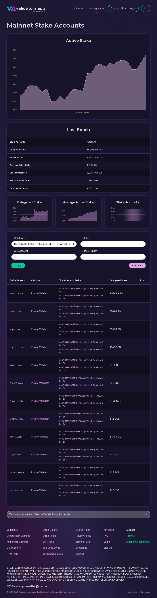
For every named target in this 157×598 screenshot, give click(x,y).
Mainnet (130, 529)
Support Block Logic (123, 8)
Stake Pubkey (90, 251)
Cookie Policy (51, 514)
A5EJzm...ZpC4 (16, 347)
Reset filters (137, 265)
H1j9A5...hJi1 (15, 329)
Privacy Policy (83, 535)
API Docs (109, 529)
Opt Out (80, 553)
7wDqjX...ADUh (16, 293)
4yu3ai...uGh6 (15, 311)
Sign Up (108, 547)
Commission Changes (18, 535)
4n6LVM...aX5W (16, 490)
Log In (107, 541)
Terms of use (83, 541)
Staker (86, 238)
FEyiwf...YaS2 (15, 455)
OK (146, 514)
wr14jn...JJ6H (16, 437)
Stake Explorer (50, 529)
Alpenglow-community (138, 541)
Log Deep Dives (51, 547)
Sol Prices (48, 541)
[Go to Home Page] (26, 8)
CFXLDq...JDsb (16, 419)
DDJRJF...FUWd (17, 472)
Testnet (130, 535)
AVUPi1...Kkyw (16, 365)
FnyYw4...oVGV (16, 401)
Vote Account (21, 251)
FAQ (106, 535)
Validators (78, 8)
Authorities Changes (17, 541)
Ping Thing (12, 553)
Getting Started (97, 8)
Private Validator (40, 293)
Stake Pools (49, 535)
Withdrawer (20, 238)
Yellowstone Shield (53, 553)
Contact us (81, 547)
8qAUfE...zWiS (16, 383)
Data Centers (14, 547)
